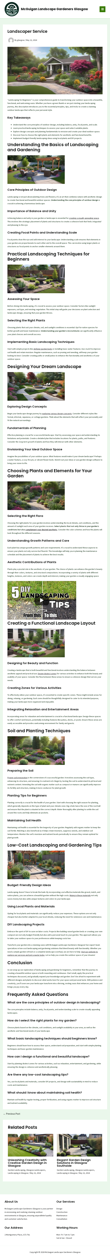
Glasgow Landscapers (35, 1170)
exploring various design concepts (57, 413)
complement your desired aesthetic (41, 529)
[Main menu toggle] (102, 9)
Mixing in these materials (80, 895)
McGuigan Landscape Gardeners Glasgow (54, 9)
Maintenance (61, 1215)
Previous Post (11, 1114)
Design (59, 1208)
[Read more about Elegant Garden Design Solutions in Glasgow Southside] (79, 1145)
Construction (61, 1212)
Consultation (61, 1219)
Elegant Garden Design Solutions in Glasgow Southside (74, 1163)
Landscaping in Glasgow (18, 1173)
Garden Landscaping (16, 1170)
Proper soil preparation (17, 777)
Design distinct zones (47, 673)
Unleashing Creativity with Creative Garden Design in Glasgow (27, 1163)
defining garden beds (43, 349)
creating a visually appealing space (84, 218)
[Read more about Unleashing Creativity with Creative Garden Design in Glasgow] (30, 1145)
